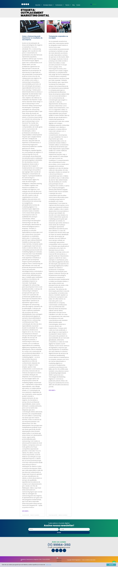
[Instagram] (28, 4)
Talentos (67, 5)
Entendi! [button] (111, 564)
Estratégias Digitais (47, 5)
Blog (73, 5)
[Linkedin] (24, 4)
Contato (78, 5)
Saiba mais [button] (48, 564)
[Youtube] (26, 4)
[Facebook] (22, 4)
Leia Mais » (25, 511)
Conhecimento (58, 5)
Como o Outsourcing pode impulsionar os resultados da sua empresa (32, 37)
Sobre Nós (37, 5)
